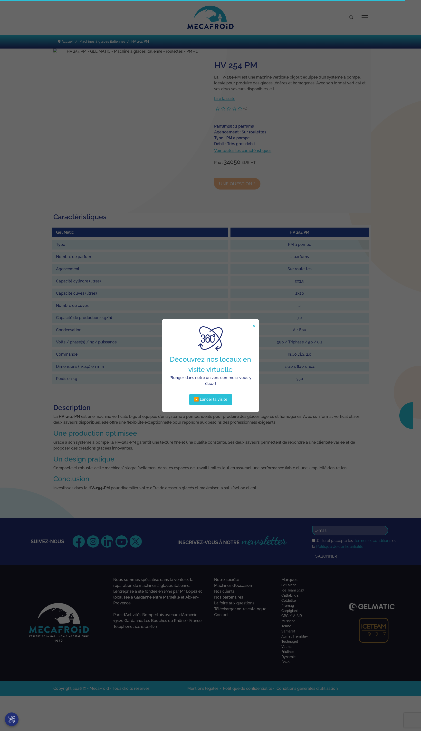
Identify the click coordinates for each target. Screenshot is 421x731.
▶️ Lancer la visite (210, 399)
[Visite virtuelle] (11, 719)
